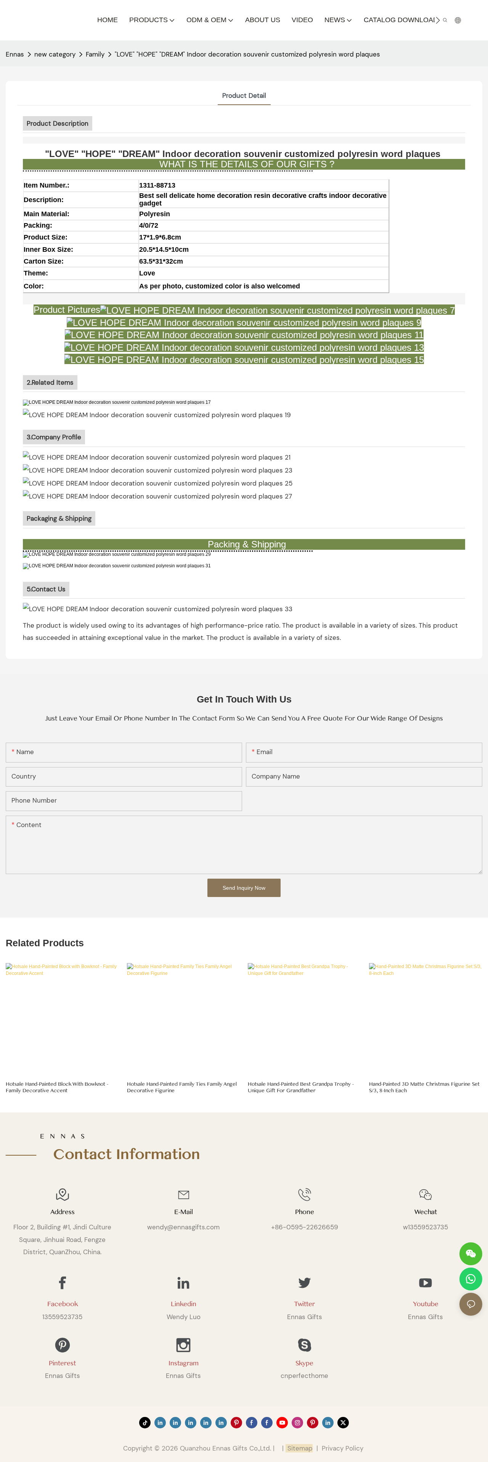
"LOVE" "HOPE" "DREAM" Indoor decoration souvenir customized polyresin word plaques (247, 54)
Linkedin (183, 1304)
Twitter (304, 1304)
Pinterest (62, 1363)
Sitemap (299, 1448)
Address (62, 1212)
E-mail (183, 1212)
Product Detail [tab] (244, 95)
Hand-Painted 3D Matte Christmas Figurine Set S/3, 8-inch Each (424, 1087)
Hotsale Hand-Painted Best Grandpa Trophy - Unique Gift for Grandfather (301, 1087)
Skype (304, 1363)
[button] (438, 20)
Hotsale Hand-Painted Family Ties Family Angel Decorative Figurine (182, 1087)
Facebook (62, 1304)
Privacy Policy (342, 1448)
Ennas (15, 54)
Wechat (425, 1212)
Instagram (184, 1363)
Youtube (425, 1304)
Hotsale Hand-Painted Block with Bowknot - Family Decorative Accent (57, 1087)
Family (95, 54)
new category (54, 54)
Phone (304, 1212)
